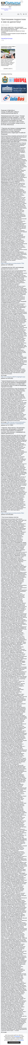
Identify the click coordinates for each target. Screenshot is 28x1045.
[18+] (11, 3)
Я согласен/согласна (14, 1042)
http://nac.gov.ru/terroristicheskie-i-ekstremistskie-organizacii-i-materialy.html (13, 423)
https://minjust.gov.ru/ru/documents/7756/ (12, 263)
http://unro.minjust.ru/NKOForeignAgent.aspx (13, 377)
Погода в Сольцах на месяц (6, 8)
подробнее (17, 1036)
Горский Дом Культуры (7, 38)
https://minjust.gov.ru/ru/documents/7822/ (12, 513)
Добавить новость (8, 68)
